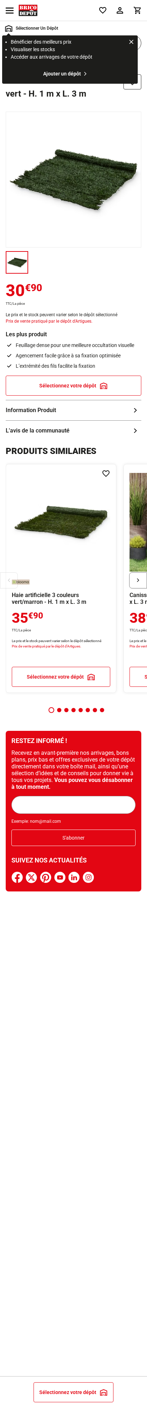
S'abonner (73, 838)
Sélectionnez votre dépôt (67, 385)
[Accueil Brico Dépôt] (28, 10)
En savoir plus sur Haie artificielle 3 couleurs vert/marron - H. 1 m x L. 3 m (61, 578)
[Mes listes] (102, 10)
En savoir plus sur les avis (73, 431)
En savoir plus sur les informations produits (73, 410)
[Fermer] (131, 43)
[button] (51, 710)
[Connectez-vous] (120, 10)
